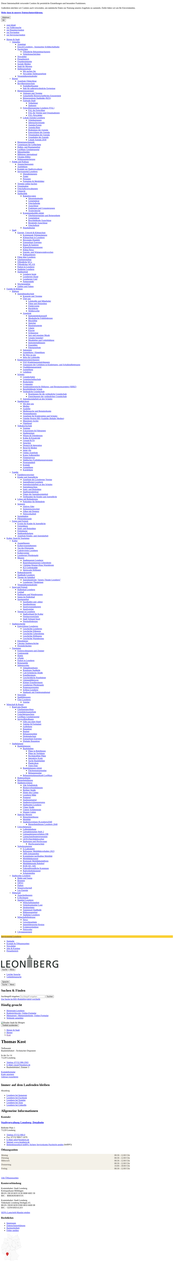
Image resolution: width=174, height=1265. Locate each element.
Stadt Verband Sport (31, 619)
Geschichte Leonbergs (32, 629)
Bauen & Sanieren (31, 245)
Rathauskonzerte (24, 572)
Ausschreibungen (24, 895)
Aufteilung (27, 726)
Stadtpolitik (22, 193)
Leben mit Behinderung (27, 499)
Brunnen (21, 880)
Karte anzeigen (7, 1074)
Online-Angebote (30, 453)
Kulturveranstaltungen (26, 545)
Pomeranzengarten (31, 687)
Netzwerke (27, 929)
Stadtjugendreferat (30, 492)
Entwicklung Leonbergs (27, 626)
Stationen (32, 105)
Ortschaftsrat (33, 225)
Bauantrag (27, 729)
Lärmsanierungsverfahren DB (35, 834)
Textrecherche (34, 210)
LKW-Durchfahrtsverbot (33, 839)
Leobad (20, 592)
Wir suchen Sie (29, 71)
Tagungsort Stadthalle (32, 910)
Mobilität (27, 819)
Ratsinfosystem (29, 196)
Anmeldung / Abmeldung (34, 352)
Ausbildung (22, 166)
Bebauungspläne (30, 734)
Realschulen (28, 382)
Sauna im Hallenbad (26, 597)
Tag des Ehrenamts (25, 548)
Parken (20, 885)
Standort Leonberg (25, 900)
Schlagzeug (33, 333)
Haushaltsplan (29, 228)
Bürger (15, 78)
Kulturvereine (23, 553)
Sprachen (27, 443)
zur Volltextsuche (14, 27)
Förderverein (33, 306)
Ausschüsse (33, 206)
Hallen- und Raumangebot (28, 147)
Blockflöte (32, 320)
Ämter (25, 176)
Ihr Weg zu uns (29, 355)
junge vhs (27, 450)
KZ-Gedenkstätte (30, 567)
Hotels (20, 655)
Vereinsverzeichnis (31, 616)
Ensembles (33, 345)
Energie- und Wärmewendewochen (38, 252)
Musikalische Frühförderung (40, 318)
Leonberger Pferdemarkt (27, 555)
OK (3, 20)
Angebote (27, 313)
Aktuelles (16, 42)
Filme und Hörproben (37, 303)
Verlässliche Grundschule (34, 391)
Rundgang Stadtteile (31, 670)
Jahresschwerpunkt (36, 122)
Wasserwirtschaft (24, 888)
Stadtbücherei (23, 401)
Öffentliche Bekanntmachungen (36, 52)
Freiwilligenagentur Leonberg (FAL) (38, 108)
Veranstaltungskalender (27, 76)
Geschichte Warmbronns (33, 638)
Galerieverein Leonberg (27, 550)
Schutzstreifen (29, 873)
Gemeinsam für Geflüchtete (29, 144)
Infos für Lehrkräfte (31, 357)
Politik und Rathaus (20, 162)
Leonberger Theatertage (33, 582)
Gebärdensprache (14, 977)
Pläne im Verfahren (36, 753)
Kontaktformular (8, 1072)
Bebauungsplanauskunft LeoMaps (37, 775)
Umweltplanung (24, 827)
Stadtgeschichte (18, 624)
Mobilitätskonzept (30, 858)
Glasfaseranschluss (25, 709)
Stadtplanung (17, 743)
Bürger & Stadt (13, 39)
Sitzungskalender (35, 198)
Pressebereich (23, 59)
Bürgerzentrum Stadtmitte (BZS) (37, 98)
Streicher (32, 323)
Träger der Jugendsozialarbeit (35, 494)
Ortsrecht (21, 191)
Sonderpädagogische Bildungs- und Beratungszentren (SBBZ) (49, 386)
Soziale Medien (24, 64)
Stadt (14, 230)
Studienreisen (28, 433)
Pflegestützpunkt (24, 519)
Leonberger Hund (30, 276)
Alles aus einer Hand (32, 721)
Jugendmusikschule (25, 294)
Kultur (15, 541)
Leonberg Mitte (29, 795)
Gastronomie (22, 653)
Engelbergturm (29, 675)
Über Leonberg (24, 699)
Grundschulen (29, 377)
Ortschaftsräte (34, 203)
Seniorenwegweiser (31, 509)
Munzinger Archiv (31, 421)
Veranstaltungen (30, 413)
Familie (15, 472)
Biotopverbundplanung (33, 787)
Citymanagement (24, 932)
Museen (20, 558)
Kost (9, 1035)
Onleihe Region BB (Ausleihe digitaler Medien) (43, 418)
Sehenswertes (23, 665)
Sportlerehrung (29, 604)
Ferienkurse (22, 531)
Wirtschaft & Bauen (15, 704)
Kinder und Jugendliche (27, 477)
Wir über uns (28, 404)
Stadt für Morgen (24, 66)
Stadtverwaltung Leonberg (22, 1122)
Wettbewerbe (34, 311)
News (25, 919)
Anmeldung (28, 369)
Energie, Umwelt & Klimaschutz (31, 232)
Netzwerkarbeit (29, 514)
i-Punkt (20, 658)
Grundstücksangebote (26, 712)
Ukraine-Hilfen (23, 157)
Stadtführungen (24, 697)
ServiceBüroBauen (25, 719)
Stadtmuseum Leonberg (33, 560)
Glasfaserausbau (24, 259)
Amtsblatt (21, 44)
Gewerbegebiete (30, 922)
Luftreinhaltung (29, 829)
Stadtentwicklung (24, 783)
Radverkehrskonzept (32, 871)
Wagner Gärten (29, 812)
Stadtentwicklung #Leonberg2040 (37, 822)
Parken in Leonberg (25, 267)
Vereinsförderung (30, 621)
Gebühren (27, 372)
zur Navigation (13, 32)
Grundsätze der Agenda (38, 137)
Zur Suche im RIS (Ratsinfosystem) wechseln (20, 999)
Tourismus (16, 648)
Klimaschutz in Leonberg (34, 237)
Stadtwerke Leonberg (21, 875)
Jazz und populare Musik (39, 335)
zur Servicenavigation (16, 35)
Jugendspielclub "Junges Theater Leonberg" (42, 580)
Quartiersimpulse (24, 61)
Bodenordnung (23, 778)
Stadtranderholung (25, 533)
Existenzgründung (30, 927)
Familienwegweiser (25, 475)
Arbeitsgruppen (35, 120)
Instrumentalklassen (36, 342)
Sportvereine (28, 609)
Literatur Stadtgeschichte (28, 643)
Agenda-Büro (34, 127)
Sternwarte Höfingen (32, 570)
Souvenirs (21, 695)
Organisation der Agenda (39, 135)
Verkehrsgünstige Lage (33, 905)
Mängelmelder (23, 152)
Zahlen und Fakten (25, 286)
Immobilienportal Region (33, 924)
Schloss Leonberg (30, 690)
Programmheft (29, 462)
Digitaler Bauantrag (31, 741)
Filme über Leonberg (26, 257)
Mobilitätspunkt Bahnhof (33, 863)
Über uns (27, 298)
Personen (27, 179)
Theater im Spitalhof (26, 577)
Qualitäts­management (32, 367)
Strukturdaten (28, 907)
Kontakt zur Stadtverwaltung (29, 169)
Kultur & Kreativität (31, 438)
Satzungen (27, 350)
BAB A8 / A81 (29, 866)
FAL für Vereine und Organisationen (44, 113)
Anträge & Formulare (32, 724)
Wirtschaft (16, 893)
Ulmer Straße (28, 807)
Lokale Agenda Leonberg (34, 118)
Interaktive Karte (35, 758)
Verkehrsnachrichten (31, 54)
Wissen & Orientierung (33, 435)
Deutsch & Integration (32, 445)
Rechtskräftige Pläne (37, 756)
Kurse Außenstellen (31, 455)
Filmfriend (27, 423)
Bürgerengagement (25, 91)
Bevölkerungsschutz (26, 83)
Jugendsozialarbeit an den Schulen (37, 399)
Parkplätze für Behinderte (34, 501)
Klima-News (28, 250)
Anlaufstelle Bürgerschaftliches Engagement (42, 96)
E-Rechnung (22, 897)
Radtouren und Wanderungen (30, 594)
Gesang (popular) (35, 338)
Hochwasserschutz (36, 844)
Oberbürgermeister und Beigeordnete (44, 215)
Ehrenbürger (22, 641)
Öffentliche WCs (24, 262)
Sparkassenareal (30, 800)
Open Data (33, 765)
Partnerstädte (28, 281)
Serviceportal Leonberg (27, 171)
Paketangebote (34, 347)
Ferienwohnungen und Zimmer (30, 651)
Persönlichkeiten (24, 646)
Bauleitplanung (23, 746)
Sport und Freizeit (19, 587)
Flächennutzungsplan (37, 770)
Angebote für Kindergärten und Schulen (40, 416)
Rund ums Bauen (19, 707)
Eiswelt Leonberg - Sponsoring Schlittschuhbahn (38, 47)
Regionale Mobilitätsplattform (35, 861)
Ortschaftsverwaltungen (27, 188)
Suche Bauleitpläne (36, 761)
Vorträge (26, 428)
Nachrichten (22, 49)
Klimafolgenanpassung (33, 247)
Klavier (31, 330)
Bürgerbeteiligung (25, 780)
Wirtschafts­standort (31, 902)
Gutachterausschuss (25, 714)
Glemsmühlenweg (30, 680)
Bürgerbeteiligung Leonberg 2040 (43, 824)
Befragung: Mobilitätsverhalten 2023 (38, 851)
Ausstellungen (23, 543)
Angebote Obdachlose (27, 81)
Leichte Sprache (13, 974)
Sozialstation (22, 516)
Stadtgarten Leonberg (32, 805)
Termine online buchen (27, 184)
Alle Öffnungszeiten (9, 1178)
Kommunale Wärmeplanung (35, 235)
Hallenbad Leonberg (26, 589)
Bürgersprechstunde (26, 142)
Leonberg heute (29, 274)
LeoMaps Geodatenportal (28, 149)
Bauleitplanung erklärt (32, 768)
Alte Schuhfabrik (30, 785)
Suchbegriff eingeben (10, 996)
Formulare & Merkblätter (33, 181)
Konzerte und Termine (32, 296)
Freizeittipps (22, 526)
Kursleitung (28, 470)
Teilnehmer (33, 103)
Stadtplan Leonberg (25, 269)
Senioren (21, 504)
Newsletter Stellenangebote (34, 74)
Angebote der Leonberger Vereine (37, 479)
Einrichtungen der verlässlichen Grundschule (47, 396)
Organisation (22, 186)
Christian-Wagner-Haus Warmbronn (38, 565)
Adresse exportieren (9, 1077)
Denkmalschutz (29, 736)
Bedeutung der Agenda (38, 130)
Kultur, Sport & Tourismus (18, 538)
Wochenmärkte (23, 284)
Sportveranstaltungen (32, 607)
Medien (26, 406)
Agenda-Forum (34, 125)
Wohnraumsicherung (26, 159)
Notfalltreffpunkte (30, 86)
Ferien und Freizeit (20, 521)
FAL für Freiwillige (36, 110)
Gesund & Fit (29, 440)
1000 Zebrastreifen (31, 853)
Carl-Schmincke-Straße (33, 673)
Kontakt (26, 465)
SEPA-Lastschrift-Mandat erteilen (15, 1212)
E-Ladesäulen (29, 849)
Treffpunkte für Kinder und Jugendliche (40, 497)
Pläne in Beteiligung (37, 751)
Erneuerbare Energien (32, 242)
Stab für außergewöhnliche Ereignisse (39, 88)
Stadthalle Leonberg (26, 575)
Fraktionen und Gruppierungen (41, 208)
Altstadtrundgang (30, 668)
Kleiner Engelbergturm (33, 682)
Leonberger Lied (30, 279)
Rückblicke (33, 308)
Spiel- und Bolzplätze (32, 489)
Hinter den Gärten (30, 792)
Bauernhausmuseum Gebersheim (37, 563)
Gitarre (31, 328)
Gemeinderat (33, 201)
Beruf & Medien (30, 448)
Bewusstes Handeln (31, 240)
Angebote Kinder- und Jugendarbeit (32, 536)
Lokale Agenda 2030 (37, 140)
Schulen (20, 374)
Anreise (26, 702)
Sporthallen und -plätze (33, 602)
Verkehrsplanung (24, 846)
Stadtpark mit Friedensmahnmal (36, 692)
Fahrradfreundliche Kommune (36, 868)
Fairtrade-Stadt (29, 100)
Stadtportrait (22, 272)
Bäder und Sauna (24, 878)
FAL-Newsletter (35, 115)
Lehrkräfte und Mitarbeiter (39, 301)
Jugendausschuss (30, 487)
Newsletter (22, 56)
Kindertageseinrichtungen (28, 360)
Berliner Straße (29, 790)
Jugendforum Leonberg (33, 482)
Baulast (26, 731)
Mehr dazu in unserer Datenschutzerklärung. (22, 12)
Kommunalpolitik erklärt (33, 213)
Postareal (27, 797)
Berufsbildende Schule (32, 389)
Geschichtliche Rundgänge (34, 677)
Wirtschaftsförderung (26, 917)
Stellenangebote (24, 69)
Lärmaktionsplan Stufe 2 (33, 831)
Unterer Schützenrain (32, 809)
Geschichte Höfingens (32, 636)
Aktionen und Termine (32, 93)
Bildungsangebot (30, 912)
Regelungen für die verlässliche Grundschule (47, 394)
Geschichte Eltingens (32, 631)
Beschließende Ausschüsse (39, 220)
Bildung (15, 291)
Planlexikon (33, 763)
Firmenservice (29, 457)
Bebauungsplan (35, 773)
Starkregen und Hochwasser (35, 841)
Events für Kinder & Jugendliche (31, 523)
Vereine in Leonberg (26, 611)
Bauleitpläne (28, 748)
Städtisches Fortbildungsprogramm (38, 460)
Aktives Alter (28, 506)
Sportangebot (23, 599)
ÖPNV (20, 883)
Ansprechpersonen (25, 164)
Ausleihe (26, 408)
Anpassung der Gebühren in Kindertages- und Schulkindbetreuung (51, 364)
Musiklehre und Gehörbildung (41, 340)
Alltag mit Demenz (31, 511)
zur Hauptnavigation (15, 30)
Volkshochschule (24, 426)
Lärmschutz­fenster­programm (35, 836)
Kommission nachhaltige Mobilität (37, 856)
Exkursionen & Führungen (34, 430)
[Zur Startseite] (58, 967)
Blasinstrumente (35, 325)
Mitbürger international (27, 154)
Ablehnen (6, 17)
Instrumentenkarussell (37, 316)
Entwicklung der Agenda (39, 132)
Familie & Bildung (15, 289)
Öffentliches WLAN (26, 264)
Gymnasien (28, 384)
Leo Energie (22, 890)
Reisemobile (22, 663)
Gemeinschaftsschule (32, 379)
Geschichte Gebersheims (33, 633)
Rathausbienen (29, 254)
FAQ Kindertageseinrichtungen (36, 362)
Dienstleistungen (30, 174)
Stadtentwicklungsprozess (34, 802)
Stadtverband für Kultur (33, 614)
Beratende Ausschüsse (37, 223)
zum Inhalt (11, 25)
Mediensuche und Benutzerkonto (37, 411)
